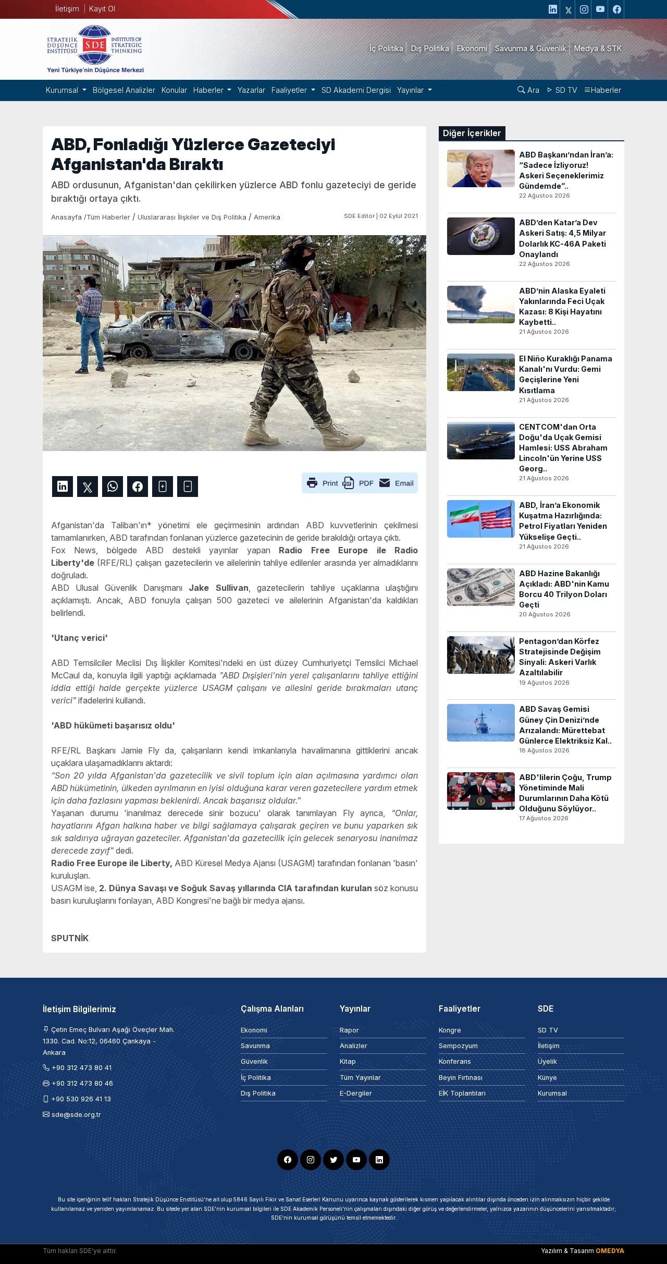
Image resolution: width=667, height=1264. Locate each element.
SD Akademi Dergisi (356, 90)
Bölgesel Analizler (124, 90)
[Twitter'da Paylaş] (87, 486)
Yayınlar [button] (411, 90)
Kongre (450, 1030)
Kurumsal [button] (63, 90)
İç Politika (256, 1077)
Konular (174, 90)
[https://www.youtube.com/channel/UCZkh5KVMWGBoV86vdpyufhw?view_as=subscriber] (601, 9)
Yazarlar (251, 90)
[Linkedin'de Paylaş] (62, 486)
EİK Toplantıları (462, 1093)
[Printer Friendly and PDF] (360, 482)
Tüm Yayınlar (360, 1077)
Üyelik (547, 1061)
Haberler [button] (209, 90)
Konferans (455, 1061)
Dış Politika (258, 1093)
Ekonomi (254, 1030)
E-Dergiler (356, 1093)
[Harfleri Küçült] (187, 486)
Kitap (348, 1061)
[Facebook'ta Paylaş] (137, 486)
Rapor (349, 1030)
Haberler (606, 90)
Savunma (255, 1046)
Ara (532, 90)
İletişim (67, 8)
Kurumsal (552, 1093)
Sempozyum (458, 1046)
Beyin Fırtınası (461, 1077)
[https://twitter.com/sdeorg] (568, 9)
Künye (547, 1077)
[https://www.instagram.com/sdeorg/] (584, 9)
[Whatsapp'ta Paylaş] (112, 486)
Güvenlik (254, 1061)
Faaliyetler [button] (290, 90)
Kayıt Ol (102, 8)
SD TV (565, 90)
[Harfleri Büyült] (162, 486)
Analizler (353, 1046)
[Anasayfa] (95, 48)
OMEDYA (610, 1251)
